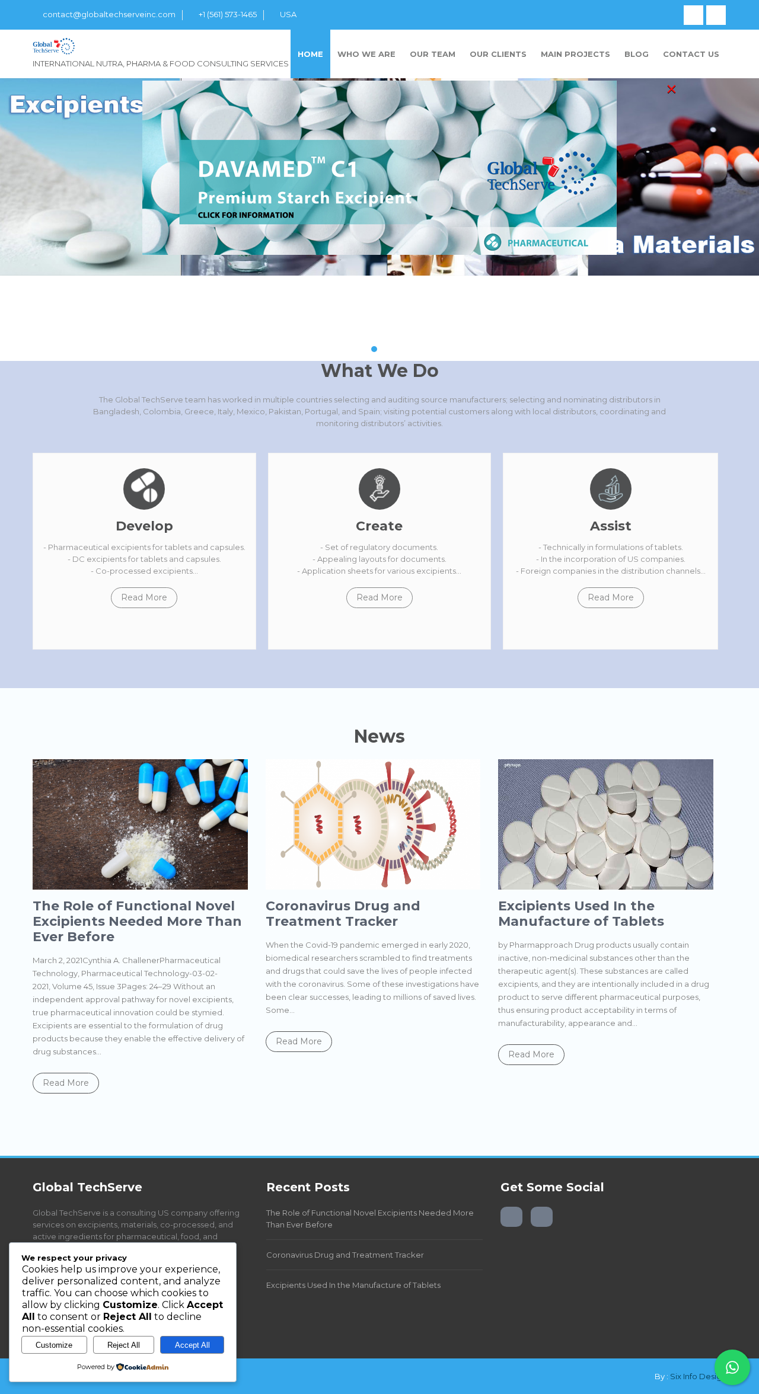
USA (288, 14)
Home (310, 54)
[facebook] (693, 15)
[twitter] (716, 15)
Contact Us (691, 54)
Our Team (432, 54)
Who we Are (366, 54)
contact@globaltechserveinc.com (109, 14)
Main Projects (575, 54)
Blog (636, 54)
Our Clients (498, 54)
